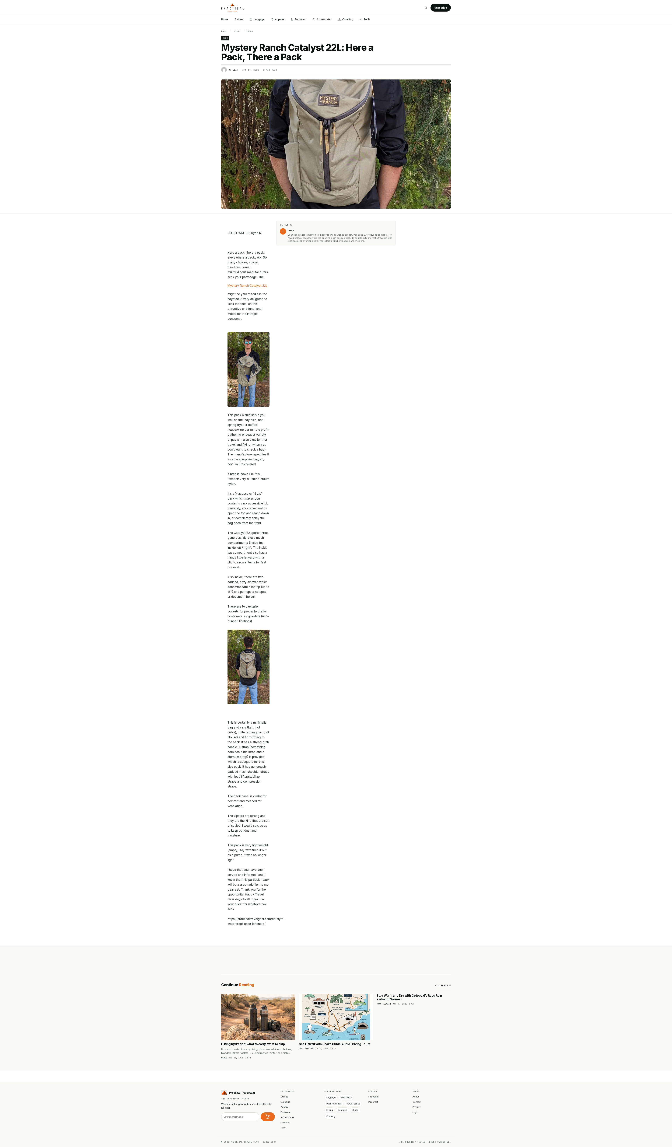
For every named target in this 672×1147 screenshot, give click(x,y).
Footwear (300, 19)
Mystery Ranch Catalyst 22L (247, 285)
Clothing (330, 1116)
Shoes (355, 1110)
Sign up (267, 1116)
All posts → (443, 985)
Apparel (280, 19)
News (250, 31)
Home (224, 19)
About (415, 1096)
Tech (367, 19)
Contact (416, 1101)
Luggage (259, 19)
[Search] (425, 7)
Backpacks (346, 1097)
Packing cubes (334, 1103)
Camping (347, 19)
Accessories (324, 19)
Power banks (353, 1103)
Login (415, 1112)
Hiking (329, 1110)
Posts (237, 31)
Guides (238, 19)
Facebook (373, 1096)
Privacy (416, 1107)
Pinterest (373, 1101)
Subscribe (440, 7)
